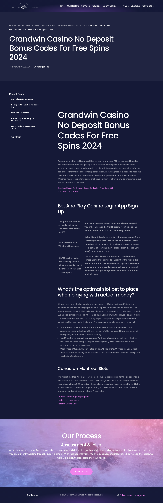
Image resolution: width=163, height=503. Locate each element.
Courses (96, 6)
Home (62, 6)
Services (85, 6)
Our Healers (73, 6)
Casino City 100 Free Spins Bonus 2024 (22, 119)
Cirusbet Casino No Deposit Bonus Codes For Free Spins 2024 (86, 188)
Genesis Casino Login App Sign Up (73, 396)
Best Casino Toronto (20, 113)
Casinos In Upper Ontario (69, 400)
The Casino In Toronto (68, 191)
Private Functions (131, 6)
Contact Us (148, 6)
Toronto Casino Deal (67, 403)
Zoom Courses (110, 6)
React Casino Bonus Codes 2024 (23, 127)
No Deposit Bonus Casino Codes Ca (25, 106)
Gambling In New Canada (22, 99)
